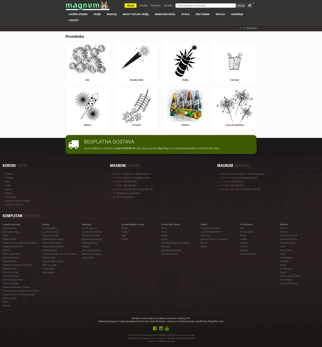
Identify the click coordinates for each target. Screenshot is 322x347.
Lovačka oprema (77, 14)
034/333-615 (237, 181)
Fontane (244, 243)
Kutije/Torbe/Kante (289, 235)
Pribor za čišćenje (11, 254)
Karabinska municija (92, 232)
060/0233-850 (130, 185)
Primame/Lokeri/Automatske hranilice (21, 291)
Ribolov (220, 14)
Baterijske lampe (11, 232)
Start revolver (48, 272)
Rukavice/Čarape (169, 254)
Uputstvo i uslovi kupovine (17, 201)
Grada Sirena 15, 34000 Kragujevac (248, 174)
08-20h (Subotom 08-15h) (141, 189)
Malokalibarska (89, 243)
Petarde (244, 250)
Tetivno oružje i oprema (52, 246)
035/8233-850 (130, 181)
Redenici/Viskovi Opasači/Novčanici (20, 243)
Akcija (130, 5)
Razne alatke (286, 279)
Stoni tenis (205, 235)
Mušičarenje (286, 268)
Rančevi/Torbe (9, 239)
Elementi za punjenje (91, 254)
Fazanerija (237, 14)
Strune (283, 265)
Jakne (164, 228)
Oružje (97, 14)
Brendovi (155, 5)
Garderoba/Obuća (165, 14)
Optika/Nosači (10, 228)
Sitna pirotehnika (248, 254)
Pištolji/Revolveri (49, 250)
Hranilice (284, 261)
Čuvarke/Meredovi (288, 239)
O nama (9, 174)
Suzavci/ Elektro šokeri (53, 261)
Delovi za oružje (49, 265)
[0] (250, 5)
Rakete (243, 239)
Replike (124, 228)
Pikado (204, 243)
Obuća (164, 239)
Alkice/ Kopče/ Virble (290, 276)
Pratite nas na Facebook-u (128, 193)
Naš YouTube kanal (125, 197)
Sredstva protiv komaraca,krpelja (19, 294)
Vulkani (244, 246)
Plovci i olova (286, 250)
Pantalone (166, 246)
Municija (112, 14)
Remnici (6, 250)
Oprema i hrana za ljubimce (214, 239)
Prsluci (164, 232)
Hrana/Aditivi (286, 257)
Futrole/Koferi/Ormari (13, 246)
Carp (282, 246)
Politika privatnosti (14, 204)
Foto (7, 181)
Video (8, 185)
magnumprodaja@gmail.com (136, 177)
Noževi (6, 235)
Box (242, 228)
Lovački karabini (50, 232)
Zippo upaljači (9, 298)
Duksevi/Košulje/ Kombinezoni (175, 243)
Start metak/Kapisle (91, 250)
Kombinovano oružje (51, 243)
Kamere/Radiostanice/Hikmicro (17, 265)
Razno (6, 302)
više (138, 338)
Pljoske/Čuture (9, 261)
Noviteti (144, 5)
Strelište (73, 20)
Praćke (124, 239)
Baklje (243, 235)
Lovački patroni (89, 228)
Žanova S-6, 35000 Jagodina (137, 174)
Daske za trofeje (10, 283)
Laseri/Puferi (88, 257)
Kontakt (168, 5)
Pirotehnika (203, 14)
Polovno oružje (48, 257)
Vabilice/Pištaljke (11, 276)
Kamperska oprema (210, 228)
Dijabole (86, 246)
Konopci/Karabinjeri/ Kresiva (16, 287)
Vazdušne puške (50, 235)
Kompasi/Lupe (10, 268)
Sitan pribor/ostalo (289, 283)
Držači (283, 272)
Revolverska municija (92, 239)
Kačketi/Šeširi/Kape (170, 250)
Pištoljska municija (91, 235)
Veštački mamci (287, 243)
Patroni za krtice (10, 272)
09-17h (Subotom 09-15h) (248, 189)
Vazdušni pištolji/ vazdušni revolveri (59, 254)
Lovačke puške (49, 228)
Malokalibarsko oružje (52, 239)
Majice (164, 235)
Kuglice (124, 232)
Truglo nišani (48, 268)
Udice (282, 254)
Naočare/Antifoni (11, 257)
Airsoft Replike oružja (136, 14)
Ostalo (185, 14)
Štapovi (283, 228)
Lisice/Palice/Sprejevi (211, 232)
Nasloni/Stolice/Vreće (13, 279)
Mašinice (284, 232)
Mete (123, 235)
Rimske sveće (246, 232)
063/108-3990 (237, 185)
